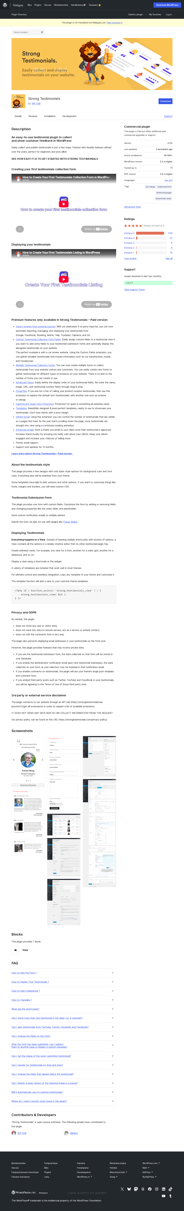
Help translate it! (114, 22)
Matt (146, 1168)
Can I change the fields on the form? (31, 1036)
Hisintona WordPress (167, 5)
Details (18, 116)
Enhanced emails (25, 429)
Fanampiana (82, 1168)
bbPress (148, 1172)
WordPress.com (151, 1163)
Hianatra (81, 1163)
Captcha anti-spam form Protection (34, 404)
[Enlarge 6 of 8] (76, 882)
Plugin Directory (19, 14)
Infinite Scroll (22, 416)
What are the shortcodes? (25, 1009)
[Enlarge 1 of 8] (41, 739)
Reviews (32, 116)
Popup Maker (70, 521)
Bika (46, 1168)
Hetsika (113, 1168)
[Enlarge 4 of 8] (76, 817)
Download (165, 101)
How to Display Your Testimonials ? (30, 982)
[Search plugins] (42, 32)
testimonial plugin (163, 193)
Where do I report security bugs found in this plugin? (39, 1101)
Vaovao (15, 1168)
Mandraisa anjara (118, 1163)
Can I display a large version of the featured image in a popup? (45, 1083)
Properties (21, 391)
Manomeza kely (118, 1172)
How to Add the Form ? (24, 973)
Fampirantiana (50, 1163)
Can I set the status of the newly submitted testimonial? (41, 1056)
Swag (114, 1177)
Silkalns (74, 1133)
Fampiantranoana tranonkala (25, 1172)
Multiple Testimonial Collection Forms (35, 365)
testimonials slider (163, 198)
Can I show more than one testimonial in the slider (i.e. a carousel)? (47, 1018)
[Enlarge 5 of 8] (76, 841)
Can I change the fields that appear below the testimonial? (43, 1074)
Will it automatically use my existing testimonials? (37, 1092)
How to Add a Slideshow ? (26, 991)
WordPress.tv (84, 1177)
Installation (50, 116)
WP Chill (36, 103)
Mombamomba (18, 1163)
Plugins (47, 1172)
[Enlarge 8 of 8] (112, 782)
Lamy (46, 1177)
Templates (21, 408)
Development (69, 116)
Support (168, 116)
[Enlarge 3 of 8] (76, 739)
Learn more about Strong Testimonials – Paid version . (42, 453)
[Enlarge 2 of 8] (41, 793)
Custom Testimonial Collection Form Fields (38, 339)
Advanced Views (25, 382)
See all (169, 258)
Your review (130, 258)
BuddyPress (150, 1177)
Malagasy (43, 1193)
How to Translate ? (22, 1000)
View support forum (134, 289)
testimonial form (164, 187)
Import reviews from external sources (35, 326)
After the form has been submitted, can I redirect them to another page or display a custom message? (39, 1045)
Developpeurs (84, 1172)
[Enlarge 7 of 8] (112, 739)
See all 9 (168, 180)
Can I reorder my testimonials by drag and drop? (37, 1065)
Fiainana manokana (21, 1177)
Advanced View (132, 206)
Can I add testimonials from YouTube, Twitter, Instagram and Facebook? (50, 1027)
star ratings (150, 187)
